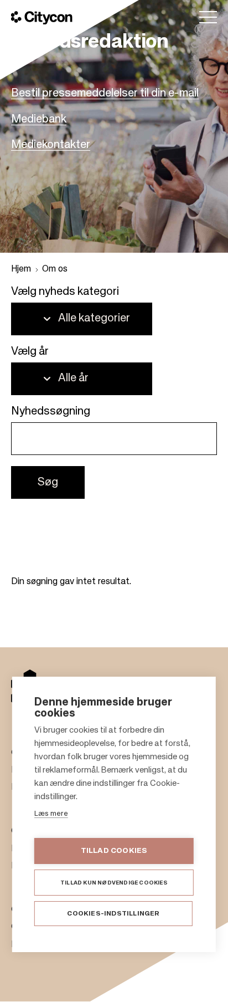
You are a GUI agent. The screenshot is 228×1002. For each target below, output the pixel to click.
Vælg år (30, 351)
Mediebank (38, 119)
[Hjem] (41, 17)
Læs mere (51, 813)
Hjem (21, 269)
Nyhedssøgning (50, 411)
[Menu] (208, 17)
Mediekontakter (50, 145)
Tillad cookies (114, 851)
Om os (55, 269)
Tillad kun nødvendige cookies (114, 883)
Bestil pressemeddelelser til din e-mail (105, 93)
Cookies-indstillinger (113, 914)
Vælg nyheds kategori (65, 292)
